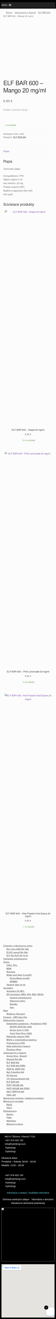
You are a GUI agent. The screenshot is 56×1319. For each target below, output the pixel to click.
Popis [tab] (6, 151)
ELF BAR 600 (44, 12)
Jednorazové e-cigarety (25, 12)
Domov (9, 12)
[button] (4, 5)
